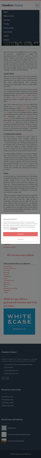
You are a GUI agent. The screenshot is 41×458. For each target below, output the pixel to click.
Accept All (20, 234)
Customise (20, 239)
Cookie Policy (14, 228)
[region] (20, 229)
